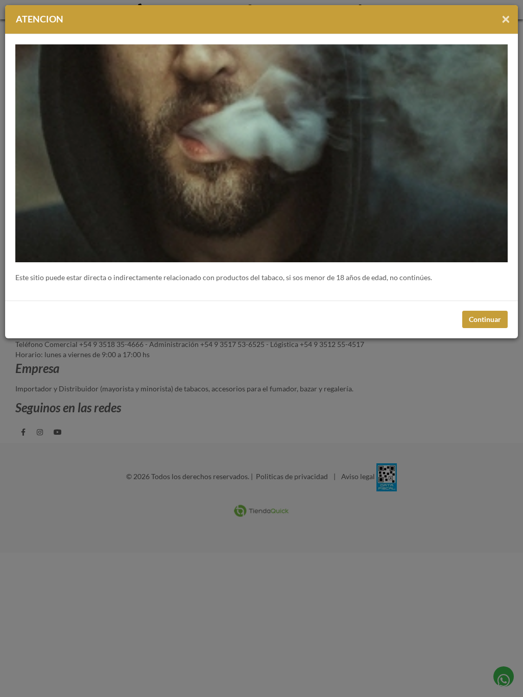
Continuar (485, 319)
